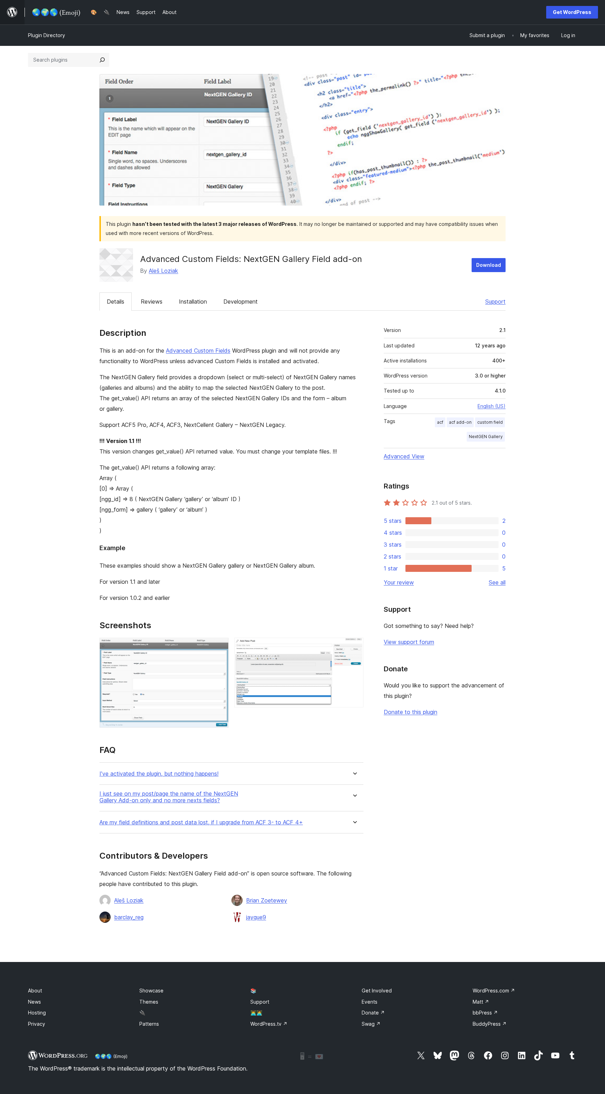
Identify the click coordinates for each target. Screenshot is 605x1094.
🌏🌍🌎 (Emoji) (111, 1056)
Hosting (37, 1013)
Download (488, 265)
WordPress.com (494, 990)
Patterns (149, 1024)
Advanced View (404, 456)
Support (495, 301)
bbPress (485, 1013)
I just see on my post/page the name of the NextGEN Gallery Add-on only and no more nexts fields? (168, 797)
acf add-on (460, 422)
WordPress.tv (268, 1024)
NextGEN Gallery (486, 436)
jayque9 (256, 917)
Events (369, 1002)
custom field (490, 422)
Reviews (151, 301)
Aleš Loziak (163, 270)
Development (240, 301)
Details (115, 301)
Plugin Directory (46, 35)
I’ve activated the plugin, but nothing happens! (158, 773)
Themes (148, 1002)
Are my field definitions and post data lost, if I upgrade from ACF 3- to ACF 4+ (201, 822)
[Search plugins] (102, 60)
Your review (399, 582)
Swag (371, 1024)
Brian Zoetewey (266, 900)
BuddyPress (490, 1024)
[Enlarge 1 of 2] (219, 647)
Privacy (36, 1024)
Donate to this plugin (410, 711)
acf (440, 422)
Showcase (151, 990)
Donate (373, 1013)
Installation (193, 301)
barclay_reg (129, 917)
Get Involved (377, 990)
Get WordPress (572, 12)
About (35, 990)
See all (497, 582)
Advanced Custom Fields (198, 350)
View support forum (409, 641)
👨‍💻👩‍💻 (256, 1013)
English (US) (492, 406)
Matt (481, 1002)
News (34, 1002)
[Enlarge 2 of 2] (353, 647)
